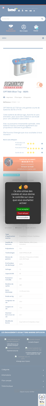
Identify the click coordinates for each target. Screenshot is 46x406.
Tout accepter (23, 209)
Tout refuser (23, 213)
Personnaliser (23, 217)
